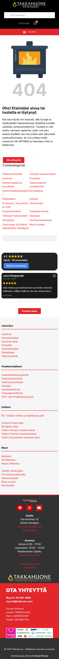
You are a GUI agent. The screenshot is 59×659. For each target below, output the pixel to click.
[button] (29, 31)
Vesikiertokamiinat (12, 378)
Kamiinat (7, 178)
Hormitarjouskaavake (14, 474)
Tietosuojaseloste (29, 563)
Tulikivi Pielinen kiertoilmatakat (19, 433)
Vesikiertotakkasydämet (15, 374)
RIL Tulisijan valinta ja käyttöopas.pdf (23, 415)
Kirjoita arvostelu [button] (16, 265)
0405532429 (22, 612)
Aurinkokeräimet (11, 389)
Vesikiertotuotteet (12, 173)
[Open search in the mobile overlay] (29, 15)
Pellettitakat (8, 198)
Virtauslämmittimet (12, 393)
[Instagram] (29, 508)
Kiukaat (33, 198)
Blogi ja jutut (9, 481)
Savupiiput (8, 220)
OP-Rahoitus (8, 459)
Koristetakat (36, 190)
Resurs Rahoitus (11, 463)
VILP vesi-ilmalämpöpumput (17, 396)
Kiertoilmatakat (10, 337)
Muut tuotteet (36, 224)
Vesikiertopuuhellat (12, 382)
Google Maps (29, 530)
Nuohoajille (8, 485)
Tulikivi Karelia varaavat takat (18, 430)
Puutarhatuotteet (11, 211)
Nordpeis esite (10, 426)
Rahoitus (6, 456)
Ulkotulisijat (36, 203)
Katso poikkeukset (29, 555)
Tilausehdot (29, 567)
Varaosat (34, 215)
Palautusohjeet (10, 478)
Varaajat (6, 385)
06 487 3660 (23, 597)
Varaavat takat (10, 341)
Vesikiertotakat (10, 348)
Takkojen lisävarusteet (15, 215)
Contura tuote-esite (12, 422)
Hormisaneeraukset (40, 220)
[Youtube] (39, 508)
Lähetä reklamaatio (12, 470)
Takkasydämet (10, 356)
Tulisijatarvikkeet (38, 211)
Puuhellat (34, 178)
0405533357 (21, 615)
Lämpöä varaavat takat (42, 173)
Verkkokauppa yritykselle (29, 656)
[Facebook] (20, 508)
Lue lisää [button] (7, 295)
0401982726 (21, 619)
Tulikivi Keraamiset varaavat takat (21, 437)
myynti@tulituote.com (29, 526)
